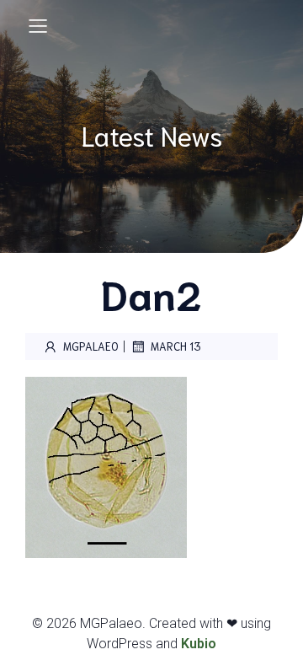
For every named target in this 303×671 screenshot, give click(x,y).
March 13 (176, 346)
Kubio (198, 644)
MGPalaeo (91, 346)
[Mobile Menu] (37, 25)
